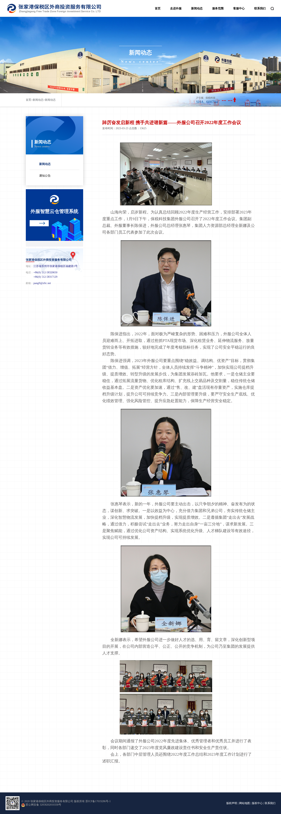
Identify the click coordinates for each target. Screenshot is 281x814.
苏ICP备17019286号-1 (98, 801)
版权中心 (257, 803)
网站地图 (244, 803)
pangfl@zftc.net (42, 283)
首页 (158, 8)
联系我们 (260, 8)
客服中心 (239, 8)
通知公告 (45, 175)
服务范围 (218, 8)
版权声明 (231, 803)
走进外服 (176, 8)
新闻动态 (197, 8)
